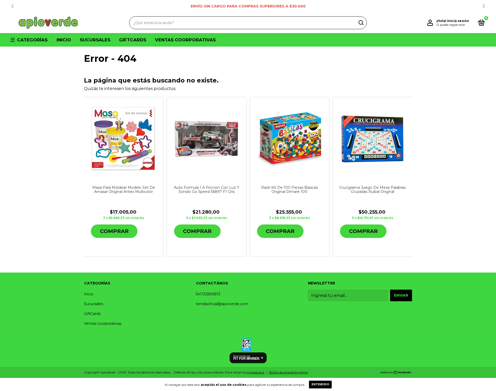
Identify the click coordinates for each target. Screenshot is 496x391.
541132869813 (208, 294)
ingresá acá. (256, 372)
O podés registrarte (450, 25)
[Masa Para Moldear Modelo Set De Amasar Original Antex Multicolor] (123, 139)
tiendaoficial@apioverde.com (222, 304)
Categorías (32, 39)
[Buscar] (361, 22)
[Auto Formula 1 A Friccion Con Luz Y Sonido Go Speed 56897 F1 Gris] (206, 139)
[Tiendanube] (396, 372)
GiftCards (132, 39)
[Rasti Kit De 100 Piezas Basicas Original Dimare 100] (289, 138)
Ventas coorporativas (185, 39)
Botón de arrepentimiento (288, 372)
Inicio (64, 39)
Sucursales (95, 39)
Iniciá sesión (458, 21)
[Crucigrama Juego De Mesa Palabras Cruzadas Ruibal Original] (372, 139)
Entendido (320, 384)
